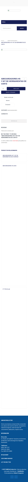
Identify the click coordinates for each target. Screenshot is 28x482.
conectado (15, 140)
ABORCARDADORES (12, 40)
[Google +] (16, 114)
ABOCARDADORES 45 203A (23, 79)
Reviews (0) (14, 120)
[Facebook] (9, 114)
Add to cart (16, 88)
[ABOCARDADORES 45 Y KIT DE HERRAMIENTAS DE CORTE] (14, 61)
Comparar (7, 104)
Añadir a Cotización (10, 92)
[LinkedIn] (18, 114)
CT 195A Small (6, 289)
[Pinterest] (14, 114)
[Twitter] (11, 114)
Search (22, 28)
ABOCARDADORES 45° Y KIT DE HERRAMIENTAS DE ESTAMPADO (26, 79)
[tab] (14, 121)
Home (2, 40)
